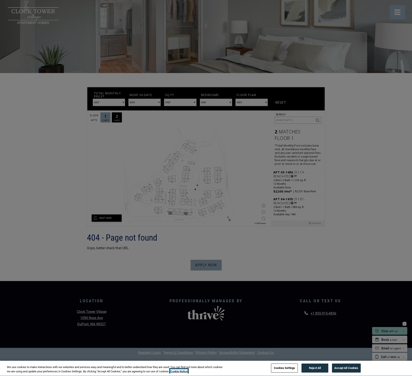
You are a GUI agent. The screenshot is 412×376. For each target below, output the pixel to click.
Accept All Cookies (346, 368)
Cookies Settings (284, 368)
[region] (206, 368)
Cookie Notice (179, 371)
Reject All (315, 368)
